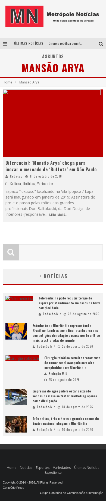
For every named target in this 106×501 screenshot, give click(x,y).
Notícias (29, 183)
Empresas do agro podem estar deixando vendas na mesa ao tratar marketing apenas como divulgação (65, 396)
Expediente (53, 472)
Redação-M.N (52, 314)
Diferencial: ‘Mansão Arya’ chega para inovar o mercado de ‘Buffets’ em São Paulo (51, 166)
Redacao (16, 176)
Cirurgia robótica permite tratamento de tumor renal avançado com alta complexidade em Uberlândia (72, 362)
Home (7, 82)
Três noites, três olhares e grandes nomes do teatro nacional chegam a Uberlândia (66, 421)
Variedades (45, 183)
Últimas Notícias (86, 467)
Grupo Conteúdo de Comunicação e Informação (71, 492)
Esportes (42, 467)
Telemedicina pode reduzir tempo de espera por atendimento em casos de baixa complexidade (69, 303)
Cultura (15, 183)
